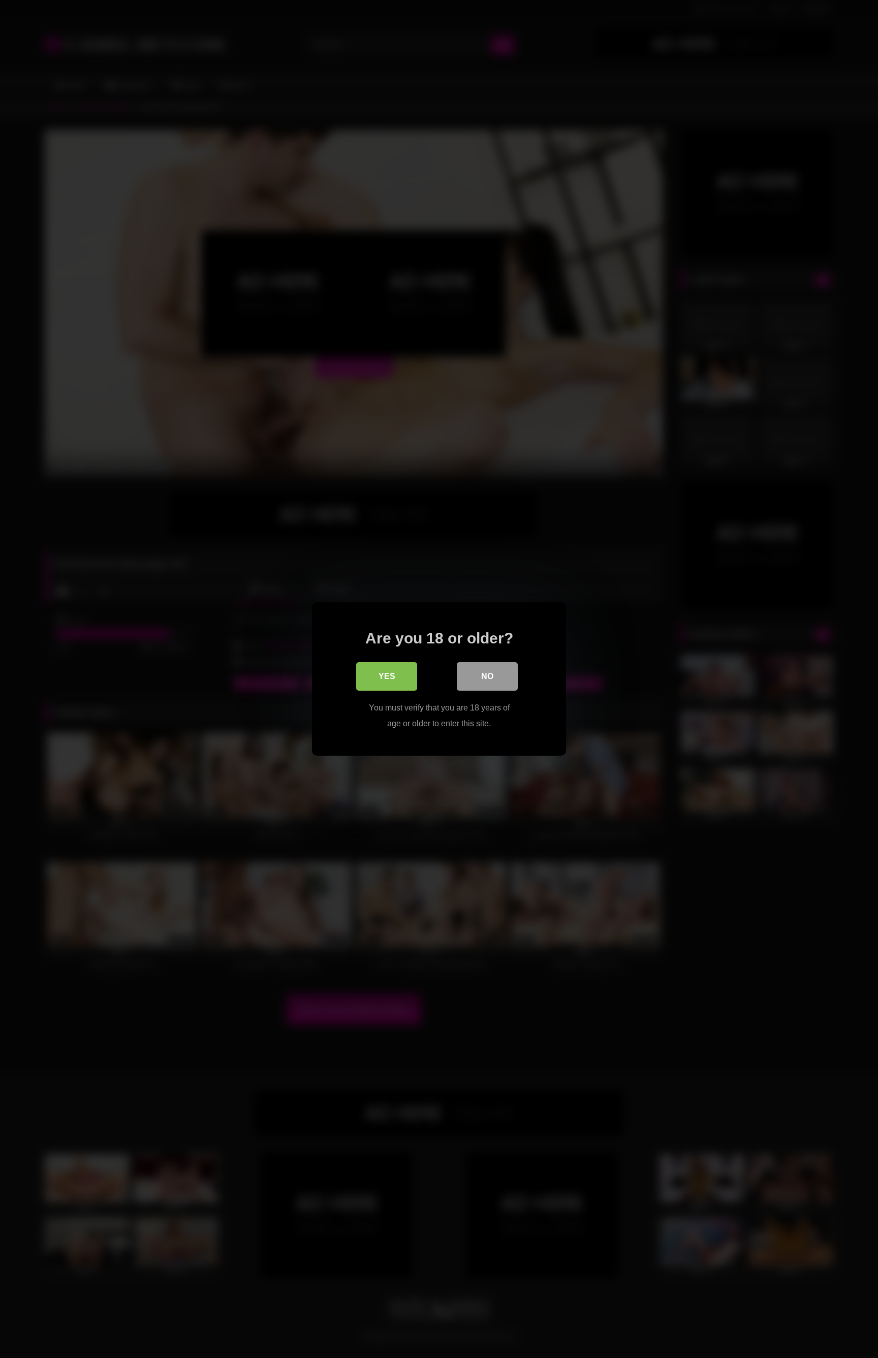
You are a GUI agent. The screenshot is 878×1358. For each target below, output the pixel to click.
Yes (387, 676)
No (487, 676)
